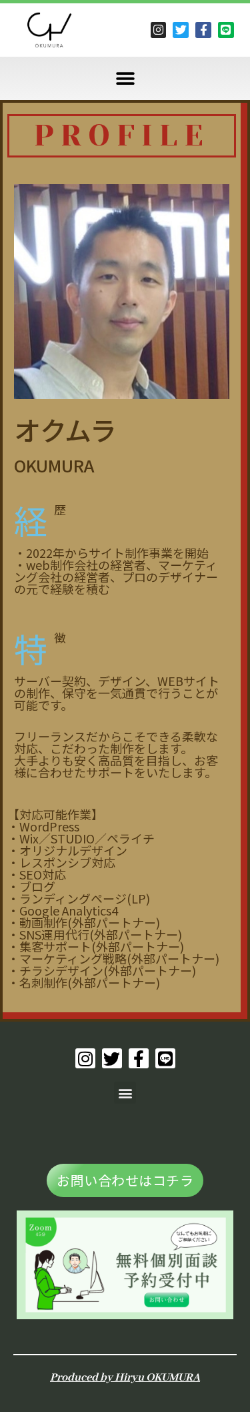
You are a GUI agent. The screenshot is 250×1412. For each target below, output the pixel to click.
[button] (125, 78)
